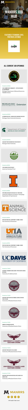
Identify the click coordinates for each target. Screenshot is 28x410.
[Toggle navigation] (26, 2)
